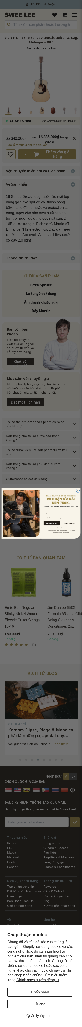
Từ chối (40, 1004)
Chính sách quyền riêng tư (37, 980)
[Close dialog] (78, 491)
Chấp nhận (40, 992)
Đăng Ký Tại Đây (51, 523)
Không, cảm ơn (69, 523)
